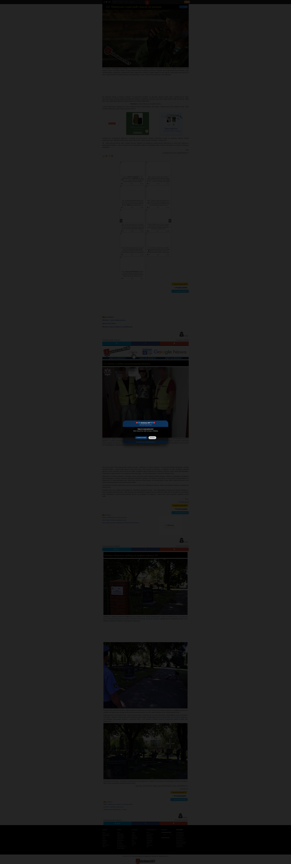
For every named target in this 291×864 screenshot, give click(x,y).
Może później (152, 437)
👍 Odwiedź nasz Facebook (141, 437)
